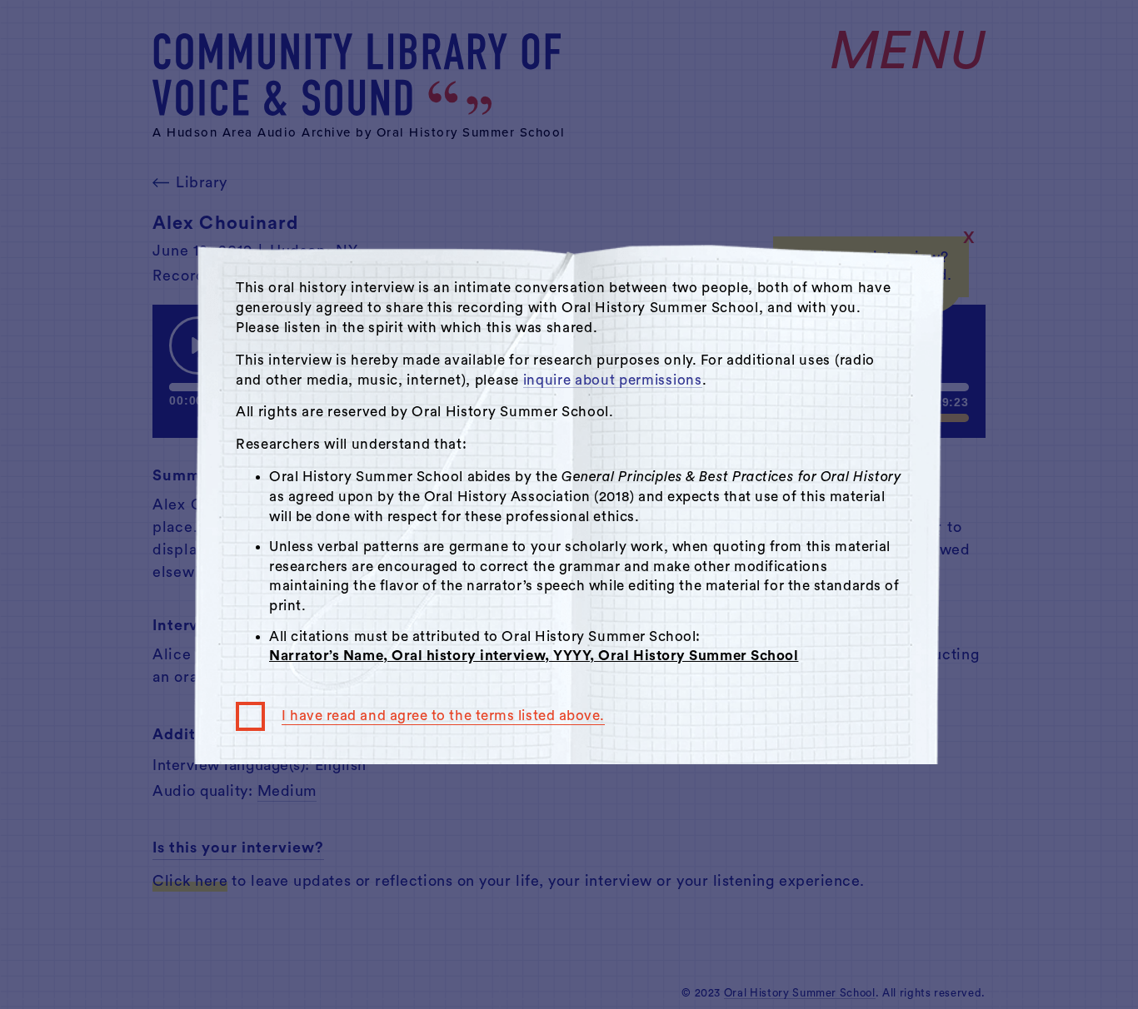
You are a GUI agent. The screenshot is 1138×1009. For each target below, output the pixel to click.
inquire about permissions (612, 380)
